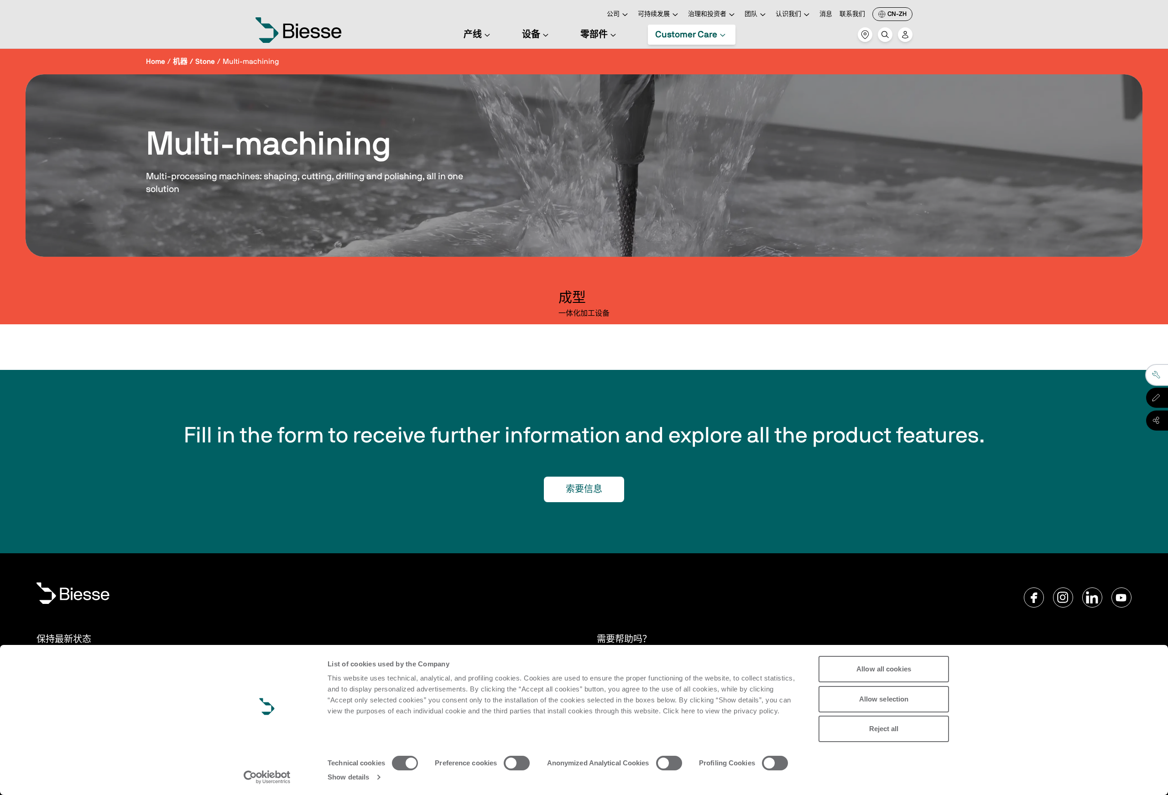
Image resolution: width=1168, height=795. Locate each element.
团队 (751, 14)
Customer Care (686, 34)
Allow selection (884, 699)
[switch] (517, 763)
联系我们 (852, 14)
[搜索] (885, 34)
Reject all (884, 729)
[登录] (905, 34)
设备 (531, 34)
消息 (825, 14)
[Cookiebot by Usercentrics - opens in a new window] (267, 777)
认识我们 (788, 14)
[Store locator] (865, 34)
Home (155, 61)
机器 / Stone (194, 61)
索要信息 (584, 489)
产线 (473, 34)
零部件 (594, 34)
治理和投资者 (707, 14)
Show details (348, 777)
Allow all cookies (883, 669)
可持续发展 (654, 14)
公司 (613, 14)
